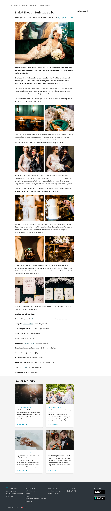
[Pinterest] (75, 491)
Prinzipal (24, 367)
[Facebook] (68, 491)
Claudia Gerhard (28, 324)
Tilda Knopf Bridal (29, 343)
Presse (27, 496)
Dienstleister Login (53, 493)
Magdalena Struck (24, 18)
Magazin (27, 493)
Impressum (28, 501)
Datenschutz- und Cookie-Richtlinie (35, 499)
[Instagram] (72, 491)
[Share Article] (72, 17)
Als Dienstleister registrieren (56, 491)
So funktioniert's (30, 491)
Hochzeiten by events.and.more (42, 319)
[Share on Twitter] (66, 17)
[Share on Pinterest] (63, 17)
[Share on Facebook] (59, 17)
